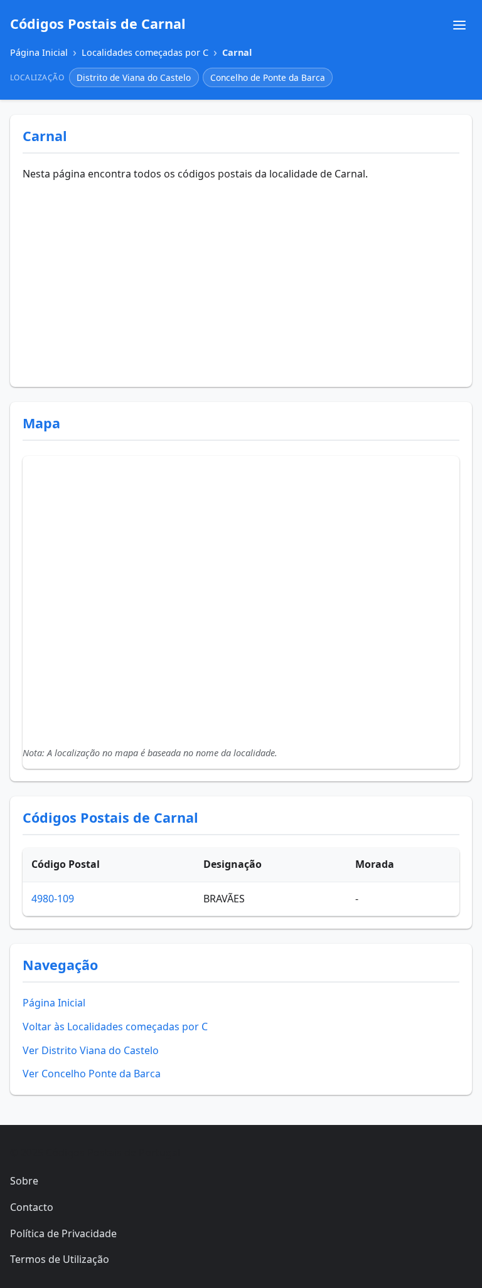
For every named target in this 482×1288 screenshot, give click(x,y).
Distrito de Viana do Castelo (134, 77)
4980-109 (52, 898)
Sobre (24, 1181)
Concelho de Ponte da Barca (267, 77)
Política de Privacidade (63, 1233)
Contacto (31, 1207)
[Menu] (459, 25)
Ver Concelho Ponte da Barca (92, 1073)
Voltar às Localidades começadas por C (115, 1026)
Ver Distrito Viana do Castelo (91, 1050)
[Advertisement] (241, 280)
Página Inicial (54, 1003)
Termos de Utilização (59, 1259)
